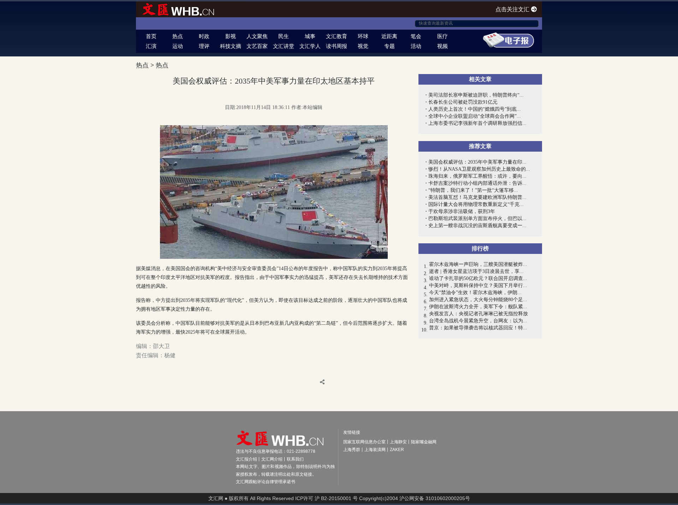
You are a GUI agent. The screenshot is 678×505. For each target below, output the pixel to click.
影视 (230, 36)
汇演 (151, 46)
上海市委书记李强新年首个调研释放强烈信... (477, 123)
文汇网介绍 (271, 459)
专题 (389, 46)
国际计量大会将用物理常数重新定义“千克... (476, 204)
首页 (151, 36)
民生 (283, 36)
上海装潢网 (375, 449)
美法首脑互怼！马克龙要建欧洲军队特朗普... (477, 197)
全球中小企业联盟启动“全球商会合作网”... (474, 116)
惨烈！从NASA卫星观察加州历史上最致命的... (479, 169)
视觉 (363, 46)
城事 (310, 36)
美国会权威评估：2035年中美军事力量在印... (477, 162)
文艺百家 (257, 46)
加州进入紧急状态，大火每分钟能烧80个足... (478, 299)
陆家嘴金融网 (423, 441)
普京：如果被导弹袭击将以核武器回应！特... (478, 327)
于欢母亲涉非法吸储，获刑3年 (461, 211)
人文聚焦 (257, 36)
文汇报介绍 (246, 459)
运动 (177, 46)
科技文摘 (230, 46)
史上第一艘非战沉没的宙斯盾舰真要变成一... (477, 225)
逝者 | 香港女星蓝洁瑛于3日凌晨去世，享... (476, 271)
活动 (416, 46)
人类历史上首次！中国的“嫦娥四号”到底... (474, 109)
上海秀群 (351, 449)
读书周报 (336, 46)
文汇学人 (310, 46)
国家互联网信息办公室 (364, 441)
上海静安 (398, 441)
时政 (204, 36)
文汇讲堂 (283, 46)
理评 (204, 46)
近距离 (389, 36)
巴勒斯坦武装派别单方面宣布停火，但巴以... (477, 218)
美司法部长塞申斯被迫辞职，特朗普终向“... (476, 95)
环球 (363, 36)
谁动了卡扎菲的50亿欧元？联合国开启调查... (478, 278)
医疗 (442, 36)
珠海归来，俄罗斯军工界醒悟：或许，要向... (477, 176)
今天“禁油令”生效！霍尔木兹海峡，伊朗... (475, 292)
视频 (442, 46)
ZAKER (397, 449)
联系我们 (295, 459)
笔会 (416, 36)
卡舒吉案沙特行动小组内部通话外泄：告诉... (477, 183)
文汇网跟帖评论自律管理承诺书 (265, 481)
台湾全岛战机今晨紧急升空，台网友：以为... (478, 320)
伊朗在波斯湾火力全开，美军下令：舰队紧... (478, 306)
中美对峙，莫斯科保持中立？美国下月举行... (478, 285)
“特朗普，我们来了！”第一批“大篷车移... (473, 190)
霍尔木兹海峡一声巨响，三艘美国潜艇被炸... (478, 264)
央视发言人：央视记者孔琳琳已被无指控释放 (478, 313)
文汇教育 (336, 36)
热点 (177, 36)
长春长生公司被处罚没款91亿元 (463, 102)
